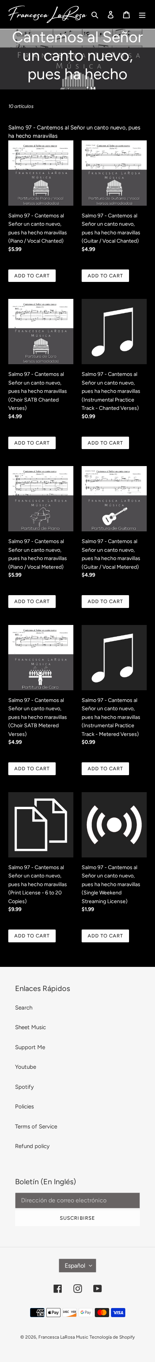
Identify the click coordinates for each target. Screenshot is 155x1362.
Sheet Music (30, 1027)
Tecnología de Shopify (112, 1337)
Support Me (30, 1047)
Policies (24, 1106)
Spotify (24, 1086)
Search (23, 1007)
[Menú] (142, 14)
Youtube (25, 1066)
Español (75, 1265)
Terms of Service (36, 1126)
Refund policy (32, 1146)
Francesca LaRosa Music (63, 1337)
